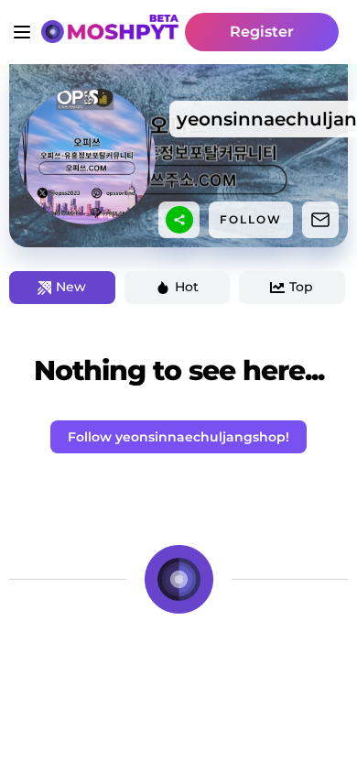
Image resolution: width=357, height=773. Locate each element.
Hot (187, 286)
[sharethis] (179, 220)
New (71, 286)
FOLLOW (251, 219)
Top (301, 286)
